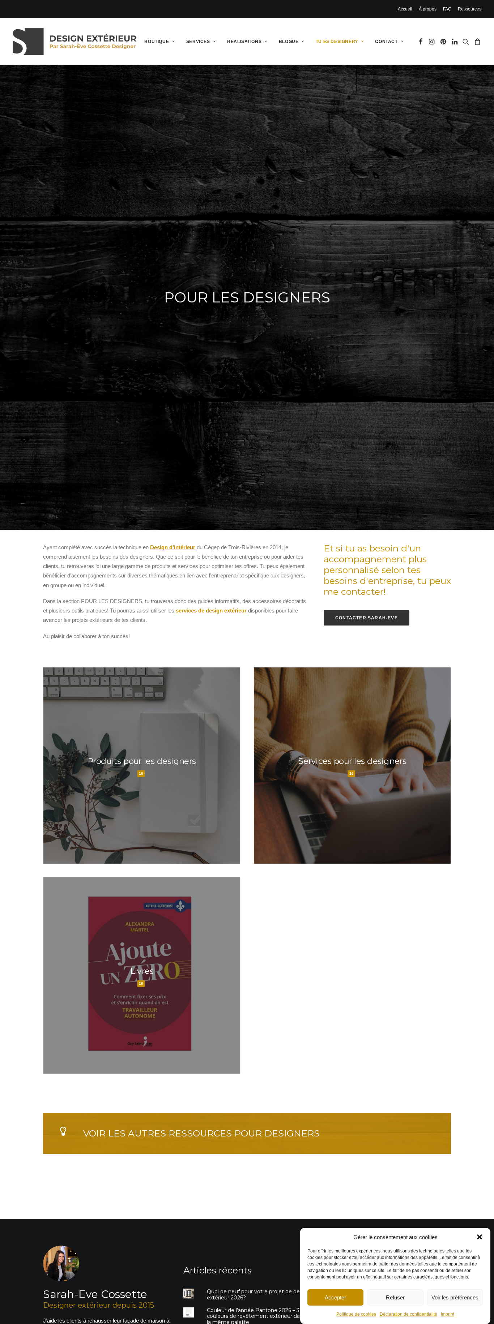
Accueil (405, 9)
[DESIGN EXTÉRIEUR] (74, 41)
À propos (427, 9)
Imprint (447, 1314)
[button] (479, 1237)
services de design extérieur (211, 610)
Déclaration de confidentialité (408, 1314)
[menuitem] (406, 9)
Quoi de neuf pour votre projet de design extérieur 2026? (258, 1294)
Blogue (289, 41)
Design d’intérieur (172, 547)
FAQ (447, 9)
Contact (386, 41)
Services (198, 41)
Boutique (156, 41)
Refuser (395, 1297)
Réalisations (244, 41)
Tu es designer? (337, 41)
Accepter (335, 1297)
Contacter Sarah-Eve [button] (366, 617)
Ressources (469, 9)
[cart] (476, 41)
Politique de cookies (356, 1314)
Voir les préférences (454, 1297)
